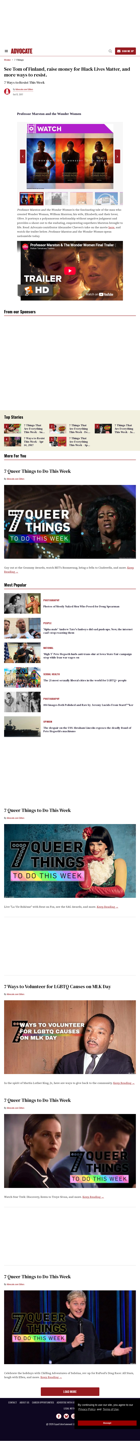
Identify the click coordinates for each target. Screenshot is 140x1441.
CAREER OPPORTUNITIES (43, 1402)
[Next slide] (117, 156)
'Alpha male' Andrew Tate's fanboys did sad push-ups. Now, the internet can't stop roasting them (88, 631)
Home (7, 59)
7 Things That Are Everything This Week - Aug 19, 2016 (34, 430)
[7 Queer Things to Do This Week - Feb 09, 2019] (70, 521)
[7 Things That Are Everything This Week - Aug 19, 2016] (12, 428)
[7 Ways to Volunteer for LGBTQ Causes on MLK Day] (70, 1037)
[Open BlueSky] (66, 1416)
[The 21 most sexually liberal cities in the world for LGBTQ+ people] (22, 677)
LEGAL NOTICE (70, 1408)
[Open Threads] (73, 1416)
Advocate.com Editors (24, 89)
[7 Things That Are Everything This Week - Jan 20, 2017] (103, 428)
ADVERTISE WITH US (66, 1402)
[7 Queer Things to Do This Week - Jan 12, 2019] (70, 1150)
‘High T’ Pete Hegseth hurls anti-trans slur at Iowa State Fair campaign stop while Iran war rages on (87, 655)
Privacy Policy (87, 1409)
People (47, 623)
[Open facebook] (58, 1416)
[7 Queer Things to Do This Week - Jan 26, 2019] (70, 860)
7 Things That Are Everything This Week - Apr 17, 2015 (79, 443)
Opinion (47, 721)
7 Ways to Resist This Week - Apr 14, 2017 (34, 441)
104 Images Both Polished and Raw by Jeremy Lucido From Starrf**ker (88, 705)
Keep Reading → (107, 907)
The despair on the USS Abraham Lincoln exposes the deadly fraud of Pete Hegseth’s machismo (87, 729)
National (48, 648)
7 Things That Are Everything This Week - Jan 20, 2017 (124, 430)
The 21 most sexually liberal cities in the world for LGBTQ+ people (85, 680)
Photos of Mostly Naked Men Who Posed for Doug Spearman (81, 606)
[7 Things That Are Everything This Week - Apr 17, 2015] (57, 441)
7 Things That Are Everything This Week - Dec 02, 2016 (79, 430)
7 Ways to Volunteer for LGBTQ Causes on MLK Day (57, 986)
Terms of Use (110, 1409)
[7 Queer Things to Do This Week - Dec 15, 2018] (70, 1327)
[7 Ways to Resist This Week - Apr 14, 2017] (12, 441)
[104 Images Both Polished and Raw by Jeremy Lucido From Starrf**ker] (22, 702)
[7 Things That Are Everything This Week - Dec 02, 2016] (57, 428)
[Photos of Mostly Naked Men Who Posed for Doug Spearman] (22, 603)
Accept (107, 1423)
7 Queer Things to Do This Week (37, 471)
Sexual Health (51, 674)
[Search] (110, 51)
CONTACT (12, 1402)
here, (111, 227)
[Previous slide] (22, 156)
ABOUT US (24, 1402)
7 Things (19, 59)
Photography (51, 600)
